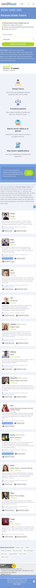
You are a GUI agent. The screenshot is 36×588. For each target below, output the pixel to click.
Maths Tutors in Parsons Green (16, 50)
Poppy (12, 519)
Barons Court (5, 557)
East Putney (22, 554)
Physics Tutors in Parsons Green (24, 52)
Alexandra (13, 378)
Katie (12, 240)
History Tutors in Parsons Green (7, 60)
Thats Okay (17, 584)
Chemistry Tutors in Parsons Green (8, 54)
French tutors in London (8, 228)
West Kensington (29, 550)
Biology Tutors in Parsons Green (25, 54)
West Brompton (17, 550)
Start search (29, 172)
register (2, 197)
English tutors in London (8, 256)
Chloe (12, 493)
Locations (12, 10)
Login (21, 4)
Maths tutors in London (7, 366)
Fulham (27, 547)
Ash (11, 298)
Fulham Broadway (6, 550)
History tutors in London (8, 286)
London (19, 10)
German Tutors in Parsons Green (8, 58)
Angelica (13, 324)
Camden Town (19, 547)
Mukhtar (13, 352)
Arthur (12, 214)
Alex (11, 406)
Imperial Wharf (13, 554)
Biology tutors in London (8, 482)
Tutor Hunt (4, 10)
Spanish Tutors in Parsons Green (8, 56)
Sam (11, 270)
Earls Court (4, 554)
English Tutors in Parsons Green (8, 52)
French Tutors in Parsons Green (24, 56)
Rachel (12, 435)
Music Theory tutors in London (9, 508)
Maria (12, 465)
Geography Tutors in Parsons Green (25, 58)
